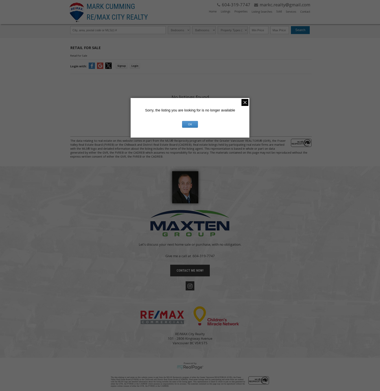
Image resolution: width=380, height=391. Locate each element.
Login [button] (134, 66)
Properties (241, 11)
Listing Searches (262, 11)
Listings (225, 11)
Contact (305, 11)
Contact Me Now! (190, 270)
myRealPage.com (190, 367)
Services (291, 11)
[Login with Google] (100, 68)
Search (300, 30)
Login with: (78, 66)
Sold (279, 11)
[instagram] (190, 285)
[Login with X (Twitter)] (108, 68)
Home (213, 11)
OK (190, 124)
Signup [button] (121, 66)
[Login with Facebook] (92, 68)
